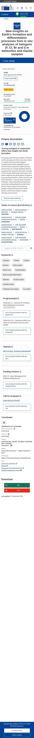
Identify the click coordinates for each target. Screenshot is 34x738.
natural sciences (6, 209)
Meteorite (6, 279)
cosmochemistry (7, 242)
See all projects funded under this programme (16, 314)
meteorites (5, 214)
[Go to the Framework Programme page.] (17, 26)
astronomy (4, 212)
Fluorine (16, 260)
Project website (10, 78)
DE (2, 144)
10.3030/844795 (8, 85)
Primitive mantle (19, 279)
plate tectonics (17, 229)
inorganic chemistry (7, 234)
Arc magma (26, 289)
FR (14, 144)
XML (18, 485)
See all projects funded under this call (16, 407)
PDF (18, 490)
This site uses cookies (11, 724)
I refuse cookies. (17, 735)
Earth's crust (7, 270)
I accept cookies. (17, 730)
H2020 (6, 19)
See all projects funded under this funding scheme (16, 385)
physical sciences (21, 209)
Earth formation (20, 270)
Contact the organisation (10, 464)
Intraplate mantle (8, 284)
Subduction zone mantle (11, 289)
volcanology (5, 221)
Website (6, 466)
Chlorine (26, 260)
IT (18, 144)
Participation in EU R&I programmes (14, 468)
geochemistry (24, 239)
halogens (20, 234)
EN (6, 144)
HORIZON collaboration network (13, 471)
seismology (5, 229)
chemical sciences (21, 232)
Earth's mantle (17, 265)
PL (22, 144)
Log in (18, 8)
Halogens (6, 260)
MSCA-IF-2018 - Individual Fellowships (16, 351)
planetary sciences (17, 212)
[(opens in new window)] (7, 7)
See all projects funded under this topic (16, 357)
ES (10, 144)
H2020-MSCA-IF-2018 (10, 400)
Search (26, 8)
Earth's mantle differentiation (12, 274)
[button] (22, 8)
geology (22, 219)
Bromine (5, 265)
